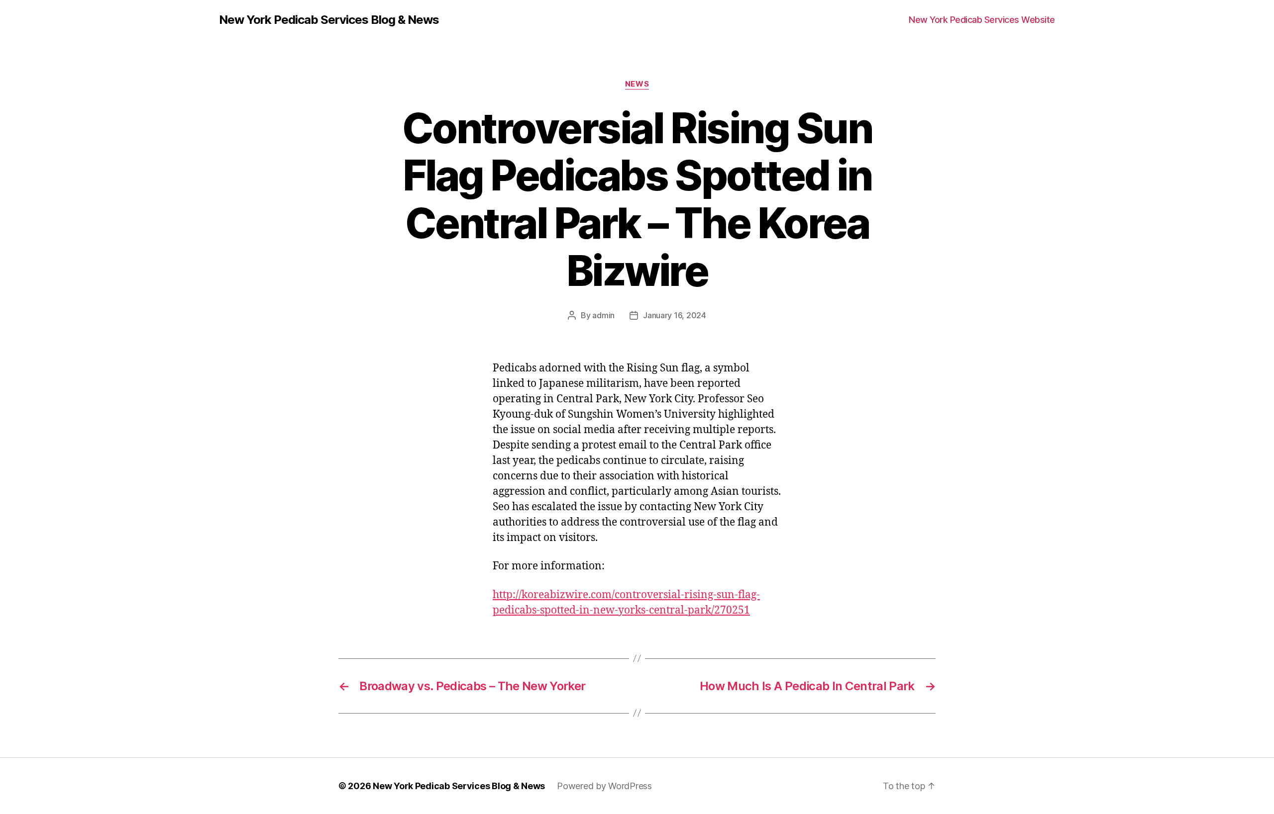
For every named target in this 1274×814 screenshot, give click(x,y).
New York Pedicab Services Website (982, 19)
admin (603, 315)
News (637, 84)
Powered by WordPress (604, 786)
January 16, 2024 (674, 315)
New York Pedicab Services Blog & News (329, 20)
